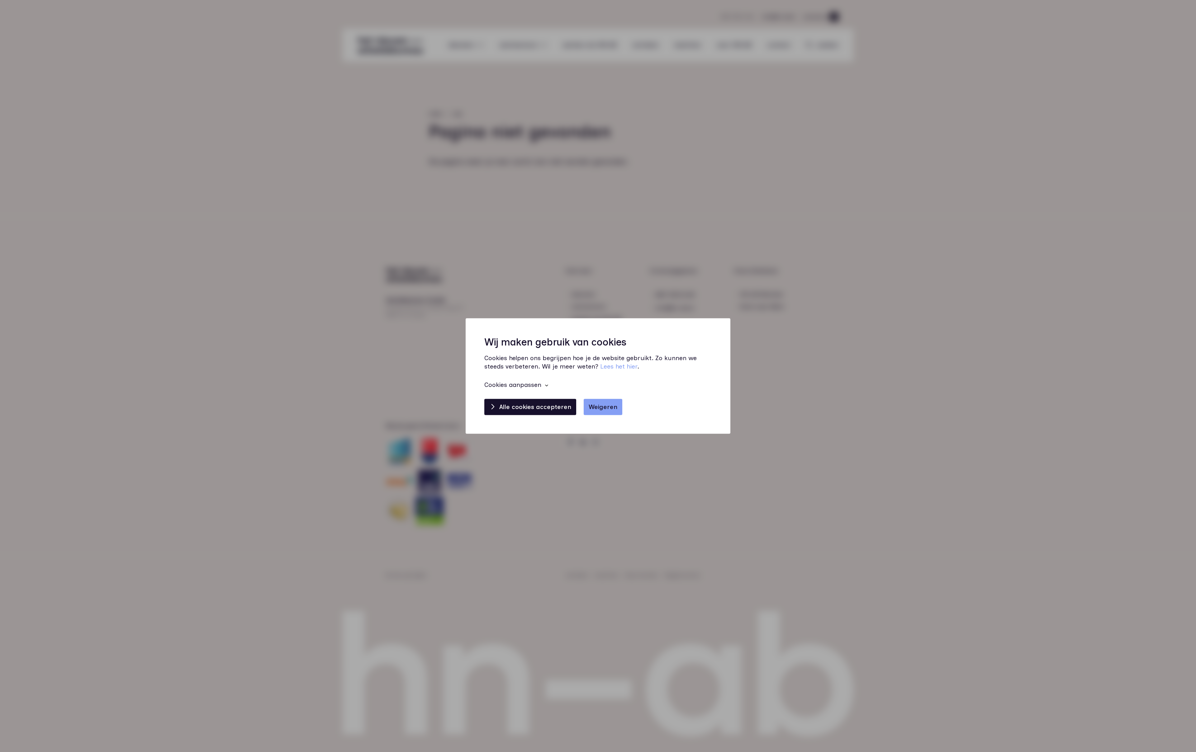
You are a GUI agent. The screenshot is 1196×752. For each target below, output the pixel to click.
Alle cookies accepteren (535, 407)
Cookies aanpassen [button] (512, 385)
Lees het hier (618, 366)
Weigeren (603, 407)
